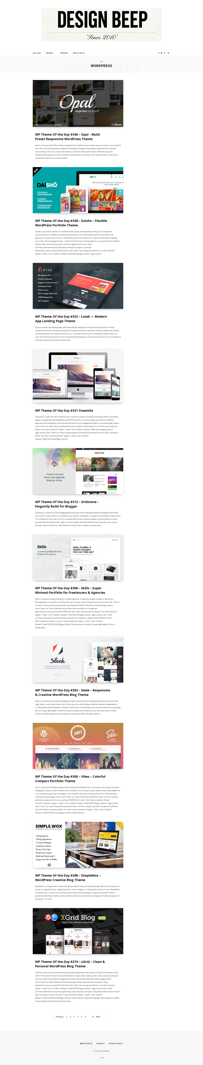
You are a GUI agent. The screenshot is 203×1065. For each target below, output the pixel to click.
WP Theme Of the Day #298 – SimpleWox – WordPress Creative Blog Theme (68, 877)
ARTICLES (37, 53)
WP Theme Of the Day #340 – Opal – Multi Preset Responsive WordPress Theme (67, 136)
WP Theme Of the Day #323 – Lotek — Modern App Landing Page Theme (71, 318)
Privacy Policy (116, 1044)
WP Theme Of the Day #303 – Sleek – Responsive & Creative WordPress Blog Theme (72, 692)
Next (98, 1017)
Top (102, 1058)
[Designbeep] (101, 25)
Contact (100, 1044)
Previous (59, 1017)
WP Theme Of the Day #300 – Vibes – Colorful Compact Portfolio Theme (70, 778)
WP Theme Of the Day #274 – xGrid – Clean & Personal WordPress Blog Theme (70, 963)
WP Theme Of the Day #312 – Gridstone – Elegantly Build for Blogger (67, 504)
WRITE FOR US (79, 53)
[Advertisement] (148, 115)
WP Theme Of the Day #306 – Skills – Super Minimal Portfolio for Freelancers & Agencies (70, 590)
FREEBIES (64, 53)
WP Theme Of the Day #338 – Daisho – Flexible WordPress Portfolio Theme (71, 222)
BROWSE (49, 53)
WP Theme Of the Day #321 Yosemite (64, 410)
